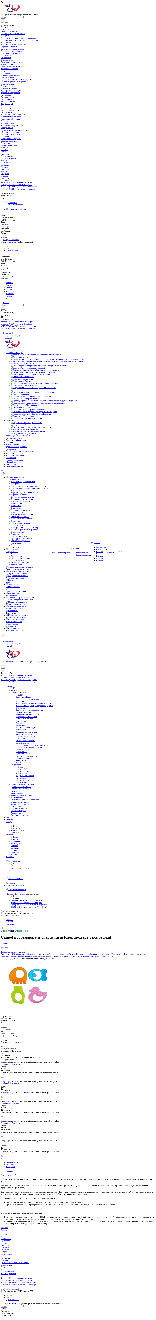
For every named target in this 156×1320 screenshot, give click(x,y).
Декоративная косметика (38, 954)
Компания (15, 839)
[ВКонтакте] (2, 931)
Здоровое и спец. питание (100, 954)
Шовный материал (80, 956)
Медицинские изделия (33, 956)
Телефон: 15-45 (8, 180)
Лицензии (5, 1250)
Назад (15, 688)
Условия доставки (8, 1274)
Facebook (9, 246)
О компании (6, 1239)
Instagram (9, 248)
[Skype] (22, 931)
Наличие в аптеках (14, 1162)
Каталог (14, 690)
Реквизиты (5, 1260)
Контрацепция (117, 954)
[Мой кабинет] (2, 639)
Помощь (4, 1267)
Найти (4, 1309)
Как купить (15, 828)
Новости (4, 1243)
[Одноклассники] (5, 931)
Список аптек (6, 1258)
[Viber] (16, 931)
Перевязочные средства (63, 956)
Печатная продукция (106, 956)
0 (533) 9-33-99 (16, 185)
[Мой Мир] (9, 931)
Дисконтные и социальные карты (15, 1263)
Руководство (6, 1241)
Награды (4, 1252)
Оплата (9, 1169)
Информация (6, 1254)
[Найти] (3, 20)
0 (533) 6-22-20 (19, 189)
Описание (10, 1164)
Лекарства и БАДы (23, 697)
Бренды (4, 1232)
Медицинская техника (14, 956)
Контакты (5, 1247)
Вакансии (5, 1245)
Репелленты (48, 956)
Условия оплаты (7, 1271)
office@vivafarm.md (11, 240)
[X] (12, 931)
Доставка (10, 1171)
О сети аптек (6, 1265)
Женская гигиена (83, 954)
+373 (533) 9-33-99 (19, 187)
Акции (4, 1230)
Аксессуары (93, 956)
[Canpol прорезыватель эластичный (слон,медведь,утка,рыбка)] (28, 1014)
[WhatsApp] (19, 931)
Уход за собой (21, 769)
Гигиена (72, 954)
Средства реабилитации (59, 954)
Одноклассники (12, 250)
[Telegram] (26, 931)
